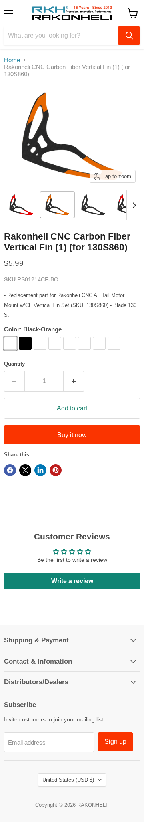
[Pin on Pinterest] (56, 470)
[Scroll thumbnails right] (132, 205)
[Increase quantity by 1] (74, 381)
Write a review (72, 581)
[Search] (129, 35)
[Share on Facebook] (10, 470)
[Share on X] (25, 470)
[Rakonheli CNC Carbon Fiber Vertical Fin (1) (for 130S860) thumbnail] (21, 205)
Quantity (14, 364)
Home (12, 60)
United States (68, 780)
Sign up (115, 741)
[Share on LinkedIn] (40, 470)
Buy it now (72, 435)
